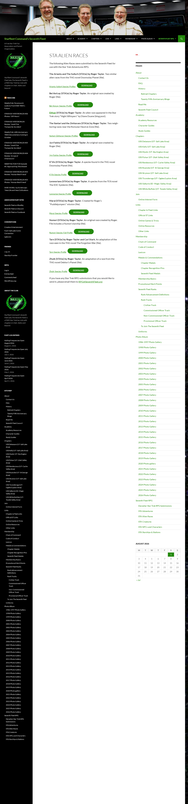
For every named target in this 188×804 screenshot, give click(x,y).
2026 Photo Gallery (147, 495)
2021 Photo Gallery (147, 469)
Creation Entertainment (13, 227)
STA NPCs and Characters (150, 527)
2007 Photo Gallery (147, 395)
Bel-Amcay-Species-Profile (60, 106)
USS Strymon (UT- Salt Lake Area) (153, 173)
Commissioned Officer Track (157, 310)
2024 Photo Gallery (147, 484)
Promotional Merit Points (150, 284)
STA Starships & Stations (149, 532)
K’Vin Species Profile (58, 174)
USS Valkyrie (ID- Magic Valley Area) (154, 183)
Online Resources (146, 226)
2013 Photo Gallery (147, 426)
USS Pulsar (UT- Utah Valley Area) (153, 157)
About (69, 39)
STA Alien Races (145, 516)
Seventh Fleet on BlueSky (14, 205)
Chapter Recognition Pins (152, 268)
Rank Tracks (146, 300)
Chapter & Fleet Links (148, 210)
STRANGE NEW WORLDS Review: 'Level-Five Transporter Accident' (14, 124)
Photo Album (147, 39)
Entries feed (9, 274)
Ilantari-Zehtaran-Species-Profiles (63, 136)
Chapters (95, 39)
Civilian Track (150, 305)
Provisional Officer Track (155, 321)
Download (86, 85)
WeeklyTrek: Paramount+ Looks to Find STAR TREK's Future (14, 105)
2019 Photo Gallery (147, 458)
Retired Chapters (149, 94)
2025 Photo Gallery (147, 490)
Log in (6, 270)
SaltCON (7, 237)
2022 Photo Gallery (147, 474)
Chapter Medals (148, 263)
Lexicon (141, 252)
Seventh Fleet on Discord (14, 209)
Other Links (143, 231)
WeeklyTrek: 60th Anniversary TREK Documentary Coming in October (16, 134)
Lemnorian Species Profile (60, 194)
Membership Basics (147, 278)
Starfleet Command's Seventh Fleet (25, 38)
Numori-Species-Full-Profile (61, 233)
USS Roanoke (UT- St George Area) (153, 168)
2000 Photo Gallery (147, 358)
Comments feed (10, 277)
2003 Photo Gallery (147, 374)
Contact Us (143, 78)
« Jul (138, 580)
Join (107, 39)
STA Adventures (145, 511)
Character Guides (146, 125)
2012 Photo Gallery (147, 421)
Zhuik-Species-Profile (58, 271)
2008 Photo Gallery (147, 400)
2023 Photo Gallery (147, 479)
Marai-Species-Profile (58, 213)
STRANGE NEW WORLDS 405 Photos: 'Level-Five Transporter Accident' (16, 145)
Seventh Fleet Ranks (147, 289)
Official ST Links (145, 215)
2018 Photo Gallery (147, 453)
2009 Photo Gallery (147, 405)
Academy (81, 39)
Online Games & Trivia (148, 220)
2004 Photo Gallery (147, 379)
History (141, 88)
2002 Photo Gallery (147, 368)
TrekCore (11, 98)
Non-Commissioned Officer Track (159, 315)
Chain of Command (147, 241)
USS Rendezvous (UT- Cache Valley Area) (156, 162)
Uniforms (142, 331)
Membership (130, 39)
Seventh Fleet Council (148, 109)
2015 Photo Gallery (147, 437)
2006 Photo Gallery (147, 389)
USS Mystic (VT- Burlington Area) (153, 152)
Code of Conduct (146, 247)
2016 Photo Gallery (147, 442)
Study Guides (144, 131)
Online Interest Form (147, 199)
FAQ (140, 83)
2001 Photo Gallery (147, 363)
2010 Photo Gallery (147, 410)
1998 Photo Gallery (147, 347)
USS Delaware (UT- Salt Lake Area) (153, 141)
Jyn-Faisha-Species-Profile (60, 155)
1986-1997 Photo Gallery (150, 342)
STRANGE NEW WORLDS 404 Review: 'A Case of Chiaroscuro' (16, 156)
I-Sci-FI (7, 252)
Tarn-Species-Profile (57, 252)
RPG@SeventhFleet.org (90, 281)
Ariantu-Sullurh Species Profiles (62, 86)
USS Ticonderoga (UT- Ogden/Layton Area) (157, 178)
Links (117, 39)
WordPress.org (10, 281)
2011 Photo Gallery (147, 416)
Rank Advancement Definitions (155, 294)
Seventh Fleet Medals (150, 273)
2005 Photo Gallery (147, 384)
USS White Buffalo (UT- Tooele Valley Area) (157, 189)
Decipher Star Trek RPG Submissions (155, 506)
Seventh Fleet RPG (166, 39)
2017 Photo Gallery (147, 447)
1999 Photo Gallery (147, 352)
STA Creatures (144, 521)
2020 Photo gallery (147, 463)
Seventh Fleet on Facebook (14, 212)
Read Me (142, 104)
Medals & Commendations (150, 257)
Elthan (52, 112)
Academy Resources (147, 120)
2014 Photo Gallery (147, 432)
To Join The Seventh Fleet (152, 326)
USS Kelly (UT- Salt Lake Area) (151, 146)
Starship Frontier (10, 255)
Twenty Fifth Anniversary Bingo (155, 99)
